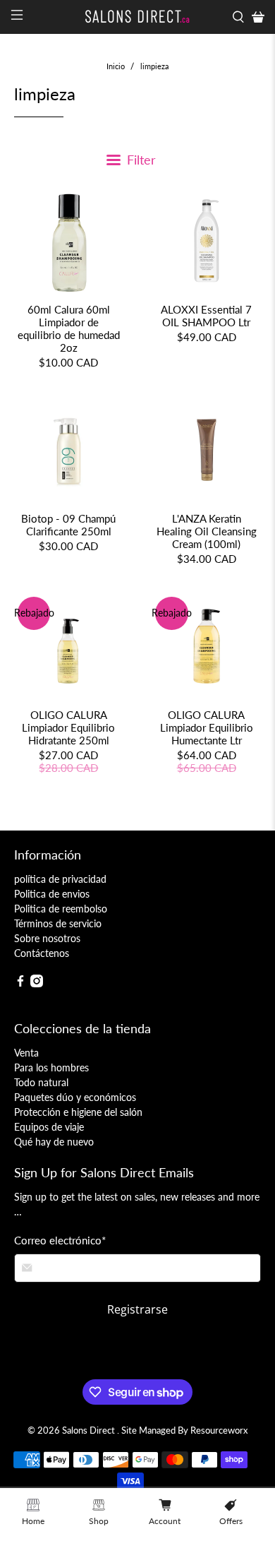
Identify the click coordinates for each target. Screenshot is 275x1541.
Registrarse (137, 1309)
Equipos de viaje (49, 1127)
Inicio (115, 66)
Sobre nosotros (47, 938)
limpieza (154, 66)
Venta (26, 1053)
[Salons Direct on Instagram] (36, 983)
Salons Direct (89, 1430)
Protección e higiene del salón (78, 1112)
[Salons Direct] (138, 16)
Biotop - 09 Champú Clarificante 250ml (68, 524)
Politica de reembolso (60, 909)
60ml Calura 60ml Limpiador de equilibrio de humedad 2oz (69, 328)
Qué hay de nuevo (54, 1142)
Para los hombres (51, 1067)
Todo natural (41, 1082)
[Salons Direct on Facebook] (20, 983)
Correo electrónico (60, 1240)
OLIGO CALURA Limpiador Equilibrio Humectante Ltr (206, 727)
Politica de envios (52, 894)
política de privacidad (60, 879)
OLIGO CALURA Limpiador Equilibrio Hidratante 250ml (68, 727)
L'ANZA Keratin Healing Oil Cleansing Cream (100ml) (207, 531)
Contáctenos (41, 953)
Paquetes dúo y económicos (75, 1097)
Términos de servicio (58, 923)
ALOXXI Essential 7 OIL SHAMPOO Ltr (206, 315)
